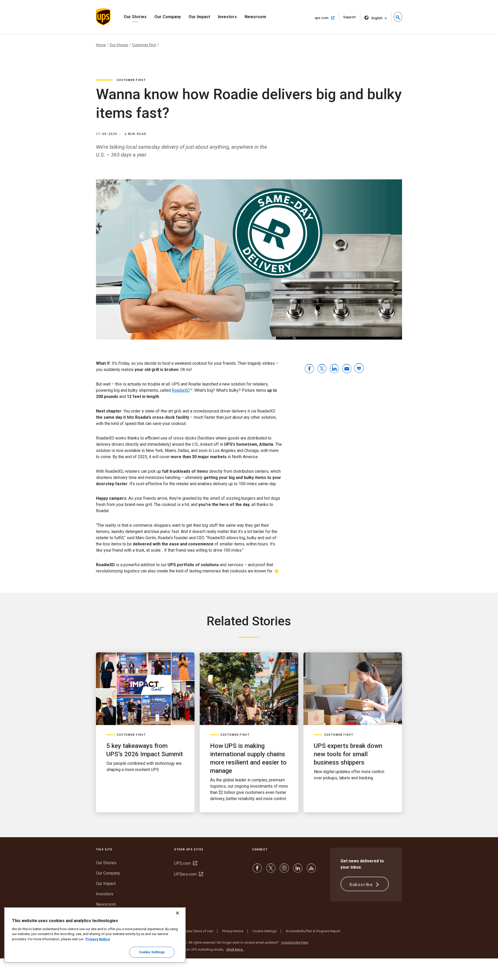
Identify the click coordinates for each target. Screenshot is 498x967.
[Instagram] (284, 870)
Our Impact (199, 16)
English (377, 18)
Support (351, 18)
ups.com (327, 18)
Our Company (167, 16)
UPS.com (185, 863)
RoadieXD (181, 390)
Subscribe (361, 884)
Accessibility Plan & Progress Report (313, 931)
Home (101, 45)
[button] (398, 17)
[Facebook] (257, 870)
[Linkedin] (298, 870)
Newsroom (255, 16)
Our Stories (135, 16)
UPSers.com (188, 874)
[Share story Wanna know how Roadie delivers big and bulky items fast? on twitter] (322, 369)
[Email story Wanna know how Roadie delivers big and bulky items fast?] (347, 369)
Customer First (144, 45)
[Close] (177, 913)
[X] (271, 870)
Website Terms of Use (196, 931)
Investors (227, 16)
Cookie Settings (264, 931)
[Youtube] (311, 870)
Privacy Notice (232, 931)
